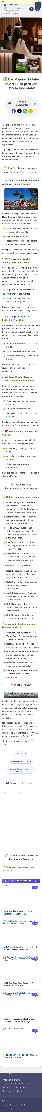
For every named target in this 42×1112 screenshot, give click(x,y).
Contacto (24, 1105)
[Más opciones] (30, 111)
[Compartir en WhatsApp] (25, 111)
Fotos (12, 783)
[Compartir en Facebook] (14, 111)
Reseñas (29, 783)
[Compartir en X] (19, 111)
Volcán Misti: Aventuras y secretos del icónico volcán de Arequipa (21, 948)
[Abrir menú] (38, 5)
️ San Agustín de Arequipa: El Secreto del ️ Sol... (18, 984)
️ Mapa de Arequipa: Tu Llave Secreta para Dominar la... (18, 912)
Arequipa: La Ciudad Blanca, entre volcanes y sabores (19, 1020)
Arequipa (13, 5)
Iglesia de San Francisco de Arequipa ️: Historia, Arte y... (20, 1056)
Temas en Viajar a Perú (11, 1109)
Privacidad (14, 1105)
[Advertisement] (21, 826)
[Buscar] (39, 2)
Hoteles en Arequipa (21, 761)
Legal (5, 1105)
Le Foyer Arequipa (18, 316)
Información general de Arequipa (21, 770)
